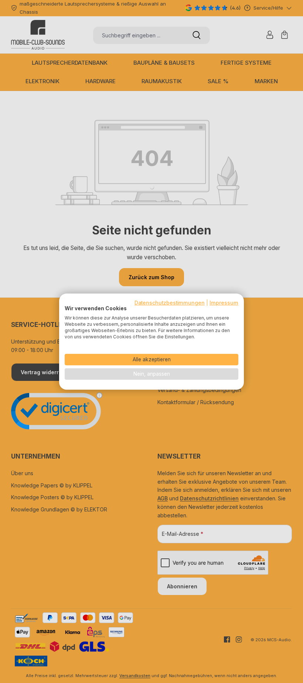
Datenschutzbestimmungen (170, 302)
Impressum (224, 302)
